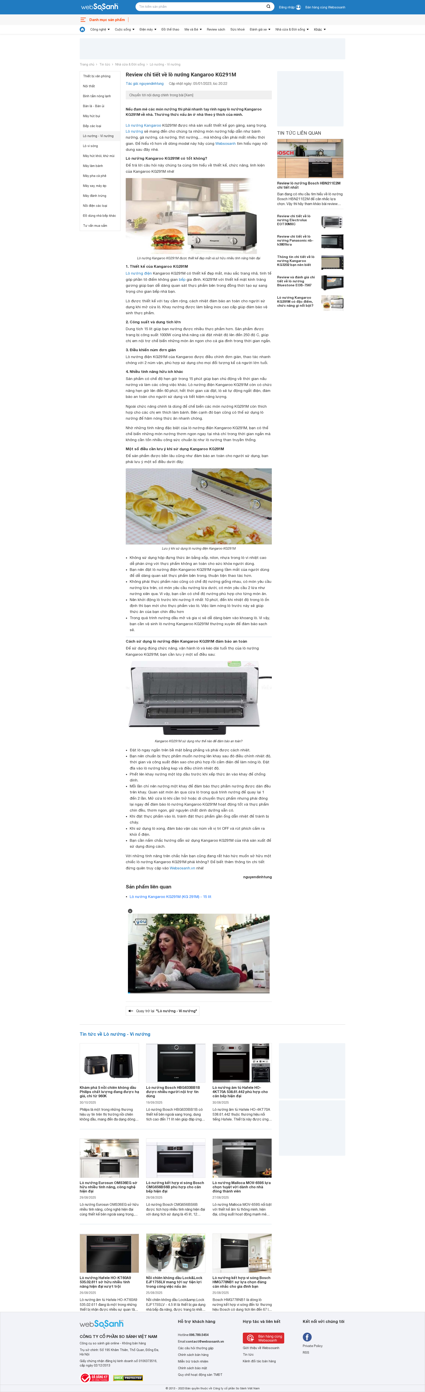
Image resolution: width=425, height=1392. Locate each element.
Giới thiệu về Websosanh (261, 1348)
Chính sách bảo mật (192, 1368)
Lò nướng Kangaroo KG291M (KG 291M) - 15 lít (170, 896)
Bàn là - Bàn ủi (93, 106)
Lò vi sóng (90, 146)
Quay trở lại (166, 1011)
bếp (182, 279)
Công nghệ (98, 29)
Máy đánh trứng (94, 196)
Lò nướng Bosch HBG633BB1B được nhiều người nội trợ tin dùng (173, 1091)
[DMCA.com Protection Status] (128, 1378)
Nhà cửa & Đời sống (290, 29)
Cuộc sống (123, 29)
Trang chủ (87, 64)
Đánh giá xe (258, 29)
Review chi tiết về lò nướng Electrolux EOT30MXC (294, 220)
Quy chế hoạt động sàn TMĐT (200, 1374)
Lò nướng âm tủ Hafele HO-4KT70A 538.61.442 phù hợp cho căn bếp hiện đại (240, 1091)
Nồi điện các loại (95, 205)
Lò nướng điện (139, 273)
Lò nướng (134, 131)
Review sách (216, 29)
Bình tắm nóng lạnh (97, 96)
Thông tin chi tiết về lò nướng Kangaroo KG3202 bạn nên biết (296, 261)
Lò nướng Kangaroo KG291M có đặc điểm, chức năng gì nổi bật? (295, 301)
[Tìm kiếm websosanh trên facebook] (307, 1337)
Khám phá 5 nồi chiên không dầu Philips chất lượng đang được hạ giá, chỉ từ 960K (109, 1091)
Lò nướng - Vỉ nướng (165, 64)
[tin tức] (82, 29)
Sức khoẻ (237, 29)
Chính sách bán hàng (193, 1355)
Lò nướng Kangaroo (143, 125)
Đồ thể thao (170, 29)
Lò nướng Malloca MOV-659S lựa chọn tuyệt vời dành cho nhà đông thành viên (241, 1187)
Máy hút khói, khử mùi (98, 156)
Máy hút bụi (91, 116)
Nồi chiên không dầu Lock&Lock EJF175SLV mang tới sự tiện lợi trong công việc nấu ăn (174, 1282)
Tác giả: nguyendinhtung (145, 83)
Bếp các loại (92, 126)
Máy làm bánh (93, 166)
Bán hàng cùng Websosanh (325, 7)
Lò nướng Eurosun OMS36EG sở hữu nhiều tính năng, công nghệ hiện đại (108, 1187)
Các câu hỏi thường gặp (196, 1348)
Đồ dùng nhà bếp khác (99, 215)
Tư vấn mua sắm (95, 225)
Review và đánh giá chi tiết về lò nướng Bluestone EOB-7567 (296, 281)
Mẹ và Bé (191, 29)
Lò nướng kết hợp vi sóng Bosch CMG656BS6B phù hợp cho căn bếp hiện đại (175, 1187)
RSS (306, 1352)
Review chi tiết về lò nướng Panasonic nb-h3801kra (295, 240)
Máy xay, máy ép (94, 186)
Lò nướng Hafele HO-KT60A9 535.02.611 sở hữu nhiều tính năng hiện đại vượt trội (105, 1282)
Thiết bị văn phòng (96, 76)
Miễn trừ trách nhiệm (193, 1361)
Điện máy (146, 29)
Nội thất (89, 86)
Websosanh (225, 143)
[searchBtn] (268, 6)
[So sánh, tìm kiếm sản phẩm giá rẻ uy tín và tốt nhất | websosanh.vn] (100, 7)
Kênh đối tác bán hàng (259, 1361)
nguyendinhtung (257, 877)
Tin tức (104, 64)
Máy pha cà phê (94, 176)
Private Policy (313, 1346)
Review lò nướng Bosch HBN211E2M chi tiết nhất (308, 185)
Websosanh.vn (182, 868)
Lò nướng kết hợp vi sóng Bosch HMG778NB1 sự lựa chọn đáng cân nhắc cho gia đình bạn (241, 1282)
